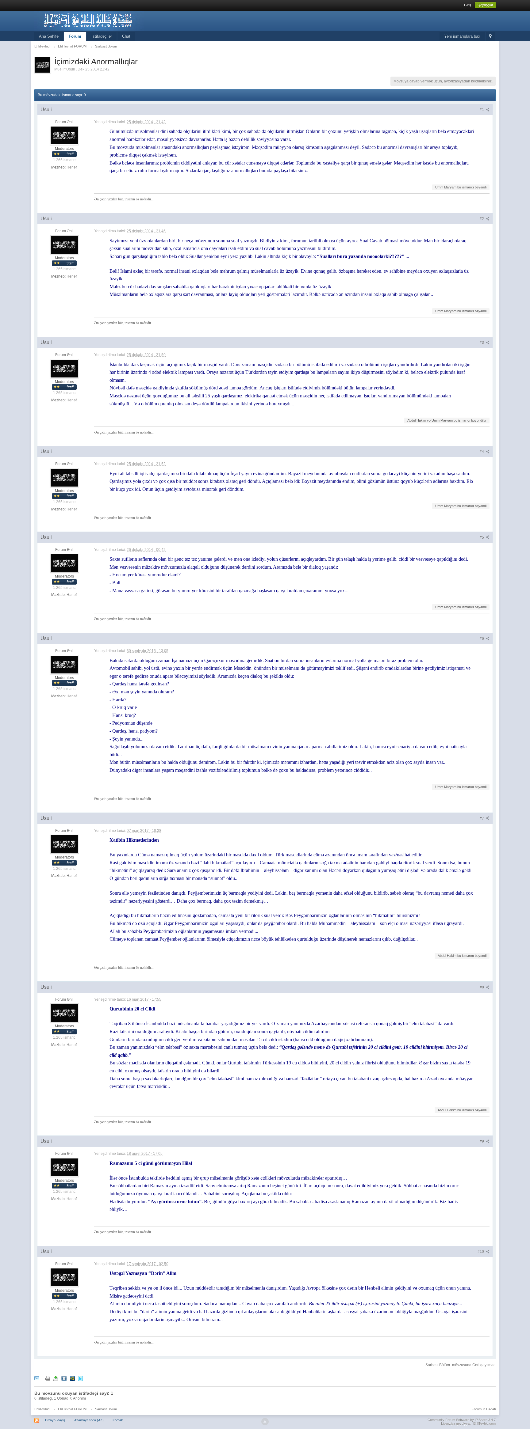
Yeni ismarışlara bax (462, 36)
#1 (482, 110)
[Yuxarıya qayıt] (265, 1421)
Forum (75, 36)
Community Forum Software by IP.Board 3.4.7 (462, 1420)
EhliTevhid (41, 1409)
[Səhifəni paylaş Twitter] (80, 1378)
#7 (482, 818)
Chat (126, 36)
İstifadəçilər (101, 36)
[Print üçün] (47, 1378)
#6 (482, 638)
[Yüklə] (55, 1378)
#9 (482, 1141)
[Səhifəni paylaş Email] (36, 1378)
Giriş (467, 5)
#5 (482, 537)
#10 (481, 1251)
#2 (482, 219)
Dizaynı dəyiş (55, 1420)
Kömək (118, 1420)
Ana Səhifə (49, 36)
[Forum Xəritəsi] (490, 36)
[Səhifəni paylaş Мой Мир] (72, 1378)
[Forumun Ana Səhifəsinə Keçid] (89, 20)
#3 (482, 342)
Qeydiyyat (485, 5)
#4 (482, 451)
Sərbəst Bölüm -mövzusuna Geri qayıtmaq (460, 1365)
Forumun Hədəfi (484, 1409)
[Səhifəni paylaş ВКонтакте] (64, 1378)
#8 (482, 987)
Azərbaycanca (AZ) (89, 1420)
